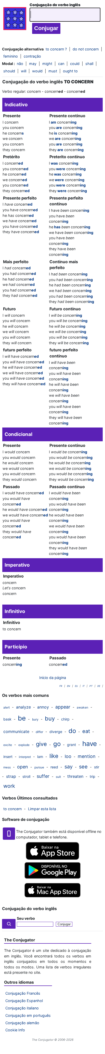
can (61, 63)
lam (40, 756)
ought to (70, 71)
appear (62, 707)
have (89, 744)
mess (7, 767)
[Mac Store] (52, 897)
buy (50, 718)
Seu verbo (26, 918)
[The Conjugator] (15, 20)
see (83, 767)
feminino (10, 56)
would (37, 71)
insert (7, 756)
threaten (75, 776)
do (72, 731)
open (22, 766)
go (57, 744)
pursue (39, 767)
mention (87, 756)
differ (39, 732)
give (41, 744)
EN (68, 686)
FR (60, 686)
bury (35, 719)
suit (58, 777)
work (9, 786)
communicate (16, 731)
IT (84, 686)
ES (76, 686)
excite (7, 745)
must (52, 71)
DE (98, 686)
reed (54, 767)
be (22, 718)
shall (89, 63)
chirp (65, 719)
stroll (26, 776)
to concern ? (56, 49)
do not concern (86, 49)
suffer (43, 776)
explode (24, 745)
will (23, 71)
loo (68, 756)
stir (96, 767)
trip (92, 776)
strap (11, 776)
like (53, 756)
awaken (82, 707)
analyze (23, 707)
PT (91, 686)
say (68, 767)
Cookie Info (15, 1030)
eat (86, 731)
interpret (25, 757)
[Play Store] (52, 877)
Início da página (52, 677)
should (9, 71)
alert (6, 707)
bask (7, 719)
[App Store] (52, 858)
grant (71, 744)
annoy (43, 707)
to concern (12, 809)
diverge (55, 731)
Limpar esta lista (42, 809)
